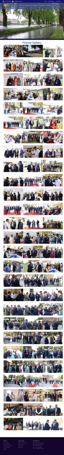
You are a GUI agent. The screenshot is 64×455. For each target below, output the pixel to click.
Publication (22, 7)
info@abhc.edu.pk (18, 1)
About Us (21, 5)
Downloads (58, 1)
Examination (42, 5)
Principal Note (7, 444)
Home (45, 1)
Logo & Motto (7, 447)
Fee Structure (21, 444)
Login (5, 449)
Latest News (51, 1)
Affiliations (20, 447)
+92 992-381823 (38, 447)
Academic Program (8, 445)
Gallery (54, 5)
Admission (35, 5)
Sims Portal (20, 445)
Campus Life (28, 5)
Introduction (6, 442)
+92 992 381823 (8, 1)
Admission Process (22, 442)
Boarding (49, 5)
